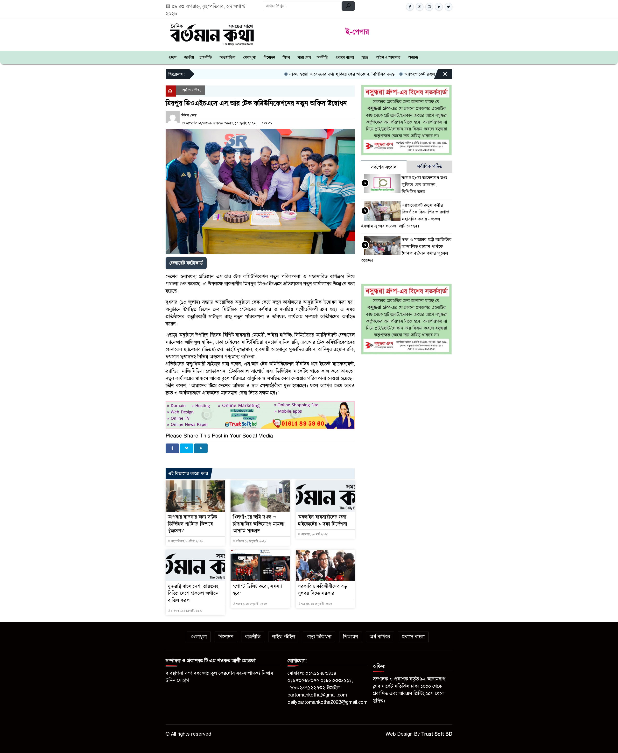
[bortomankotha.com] (211, 34)
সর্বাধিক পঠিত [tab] (429, 166)
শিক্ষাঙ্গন (350, 637)
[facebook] (410, 7)
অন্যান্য (413, 57)
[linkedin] (439, 7)
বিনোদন (269, 57)
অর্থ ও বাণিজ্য (192, 90)
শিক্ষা (286, 57)
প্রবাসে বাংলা (345, 57)
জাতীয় (189, 57)
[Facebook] (172, 448)
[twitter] (448, 7)
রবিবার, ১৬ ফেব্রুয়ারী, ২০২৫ (186, 610)
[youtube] (419, 7)
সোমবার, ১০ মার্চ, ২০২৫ (314, 534)
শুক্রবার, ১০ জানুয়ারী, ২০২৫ (251, 603)
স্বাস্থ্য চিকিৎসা (319, 637)
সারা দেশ (304, 57)
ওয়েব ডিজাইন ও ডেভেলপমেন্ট (211, 460)
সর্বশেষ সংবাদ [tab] (384, 167)
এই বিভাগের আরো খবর (188, 473)
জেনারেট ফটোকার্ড (186, 263)
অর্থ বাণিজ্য (380, 637)
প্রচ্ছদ (172, 57)
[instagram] (429, 7)
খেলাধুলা (249, 57)
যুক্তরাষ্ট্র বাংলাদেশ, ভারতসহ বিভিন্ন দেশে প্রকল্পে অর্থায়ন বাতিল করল (193, 593)
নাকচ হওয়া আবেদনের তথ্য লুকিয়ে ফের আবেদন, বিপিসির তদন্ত (299, 74)
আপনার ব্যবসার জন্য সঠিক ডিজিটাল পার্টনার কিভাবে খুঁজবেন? (192, 524)
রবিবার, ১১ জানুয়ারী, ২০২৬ (250, 541)
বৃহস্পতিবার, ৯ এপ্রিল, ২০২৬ (186, 541)
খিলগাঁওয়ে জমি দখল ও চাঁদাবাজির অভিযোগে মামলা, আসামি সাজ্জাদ (259, 524)
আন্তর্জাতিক (227, 57)
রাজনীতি (206, 57)
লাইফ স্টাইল (283, 637)
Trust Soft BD (436, 734)
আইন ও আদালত (388, 57)
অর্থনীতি (322, 57)
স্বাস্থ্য (365, 57)
